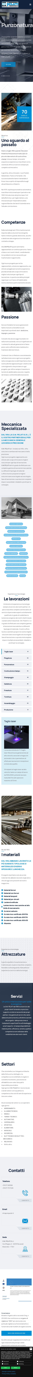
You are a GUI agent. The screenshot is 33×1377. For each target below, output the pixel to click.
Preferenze (21, 1361)
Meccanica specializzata (12, 575)
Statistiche (6, 1364)
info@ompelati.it (8, 1213)
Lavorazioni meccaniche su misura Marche (16, 561)
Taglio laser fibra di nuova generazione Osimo (16, 568)
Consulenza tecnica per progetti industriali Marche (16, 572)
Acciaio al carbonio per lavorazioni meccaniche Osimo (16, 557)
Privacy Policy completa (9, 1374)
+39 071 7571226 (7, 1188)
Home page (22, 575)
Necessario (6, 1361)
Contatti (25, 1200)
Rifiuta (15, 1367)
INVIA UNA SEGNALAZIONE (16, 1333)
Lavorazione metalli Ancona (16, 524)
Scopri (8, 61)
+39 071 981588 (7, 1185)
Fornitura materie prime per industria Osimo (16, 564)
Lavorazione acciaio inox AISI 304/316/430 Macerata (16, 535)
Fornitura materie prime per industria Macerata (16, 527)
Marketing (21, 1364)
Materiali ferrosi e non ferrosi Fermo (16, 531)
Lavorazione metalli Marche (11, 553)
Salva (5, 1367)
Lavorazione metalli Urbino (16, 546)
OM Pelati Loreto (16, 538)
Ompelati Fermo (23, 553)
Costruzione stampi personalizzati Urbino (16, 549)
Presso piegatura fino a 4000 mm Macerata (16, 542)
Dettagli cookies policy (8, 1371)
